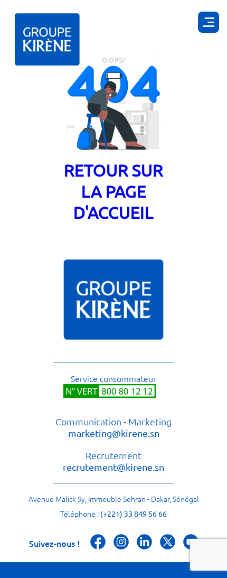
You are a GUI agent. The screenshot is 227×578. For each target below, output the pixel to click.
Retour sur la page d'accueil (113, 191)
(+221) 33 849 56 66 (133, 513)
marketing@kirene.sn (113, 433)
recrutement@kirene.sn (113, 466)
